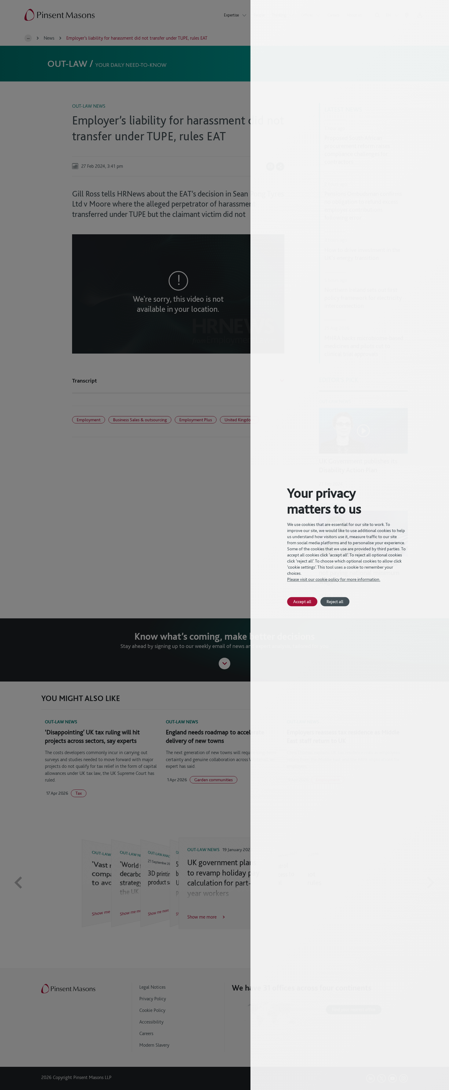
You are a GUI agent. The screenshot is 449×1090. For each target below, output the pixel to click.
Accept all (302, 601)
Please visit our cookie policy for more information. (333, 579)
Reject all (335, 601)
